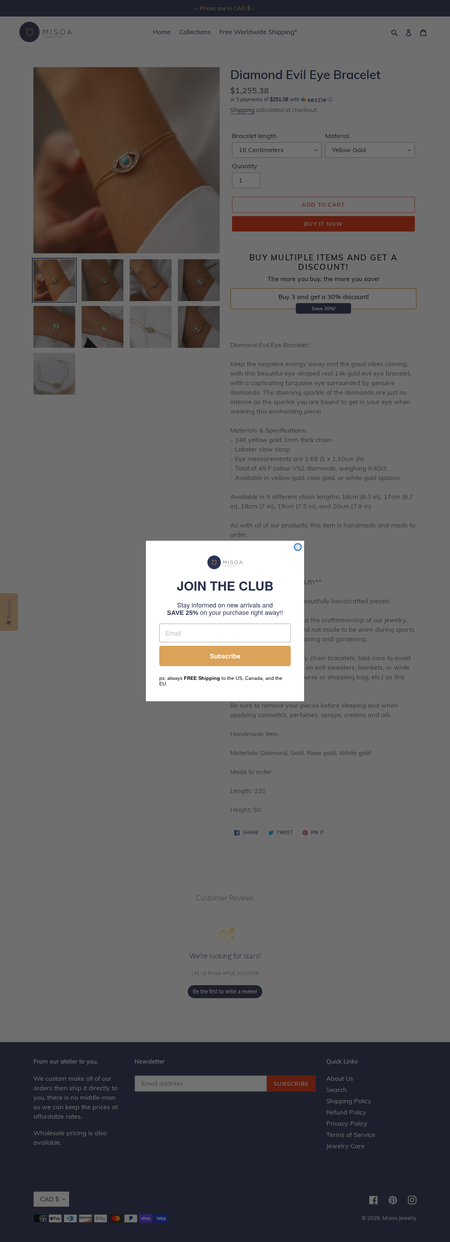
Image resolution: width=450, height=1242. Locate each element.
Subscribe (225, 656)
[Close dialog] (297, 547)
